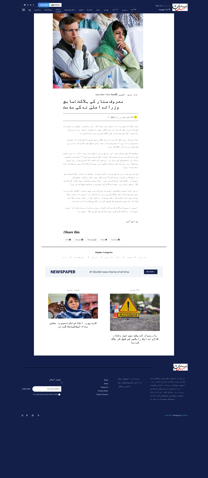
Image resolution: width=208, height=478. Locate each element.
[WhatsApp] (93, 117)
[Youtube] (24, 5)
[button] (29, 10)
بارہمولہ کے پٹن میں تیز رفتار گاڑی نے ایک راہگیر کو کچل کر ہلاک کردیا (135, 339)
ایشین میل (127, 117)
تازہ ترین (132, 95)
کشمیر (121, 95)
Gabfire (184, 415)
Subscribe (26, 389)
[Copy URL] (76, 117)
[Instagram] (30, 5)
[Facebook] (33, 5)
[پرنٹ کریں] (87, 117)
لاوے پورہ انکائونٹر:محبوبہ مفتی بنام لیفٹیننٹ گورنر (73, 324)
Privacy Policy (53, 394)
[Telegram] (82, 117)
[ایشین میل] (136, 117)
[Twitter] (27, 5)
